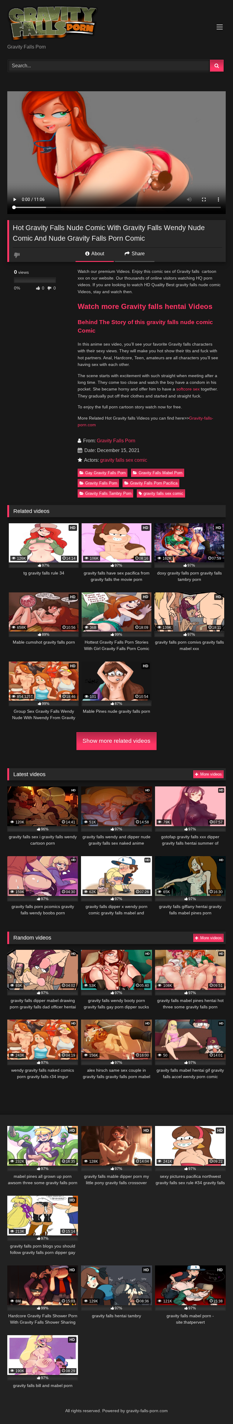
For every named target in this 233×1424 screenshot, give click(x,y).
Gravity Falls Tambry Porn (108, 493)
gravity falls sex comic (123, 460)
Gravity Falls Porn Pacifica (153, 483)
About (97, 253)
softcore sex (188, 389)
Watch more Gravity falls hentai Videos (145, 306)
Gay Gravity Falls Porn (105, 473)
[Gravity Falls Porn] (116, 24)
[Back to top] (214, 1406)
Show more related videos (116, 741)
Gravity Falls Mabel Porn (160, 473)
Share (137, 253)
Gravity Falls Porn (116, 440)
